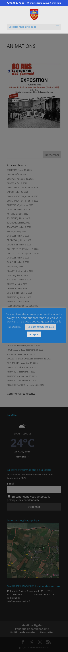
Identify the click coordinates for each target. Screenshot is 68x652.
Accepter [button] (34, 334)
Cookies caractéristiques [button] (41, 326)
